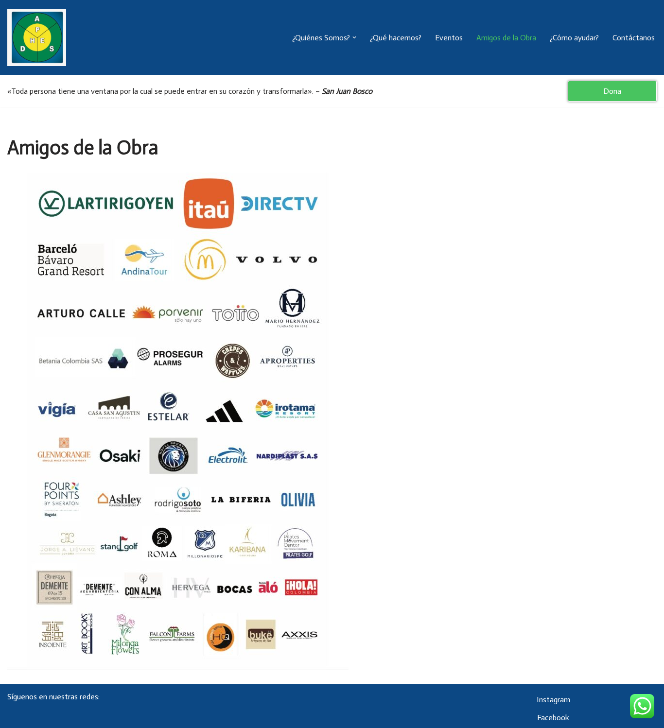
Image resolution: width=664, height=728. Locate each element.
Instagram (553, 699)
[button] (354, 37)
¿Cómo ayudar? (574, 37)
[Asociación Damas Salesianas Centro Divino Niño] (36, 37)
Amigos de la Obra (506, 37)
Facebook (553, 717)
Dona (612, 91)
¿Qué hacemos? (395, 37)
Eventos (449, 37)
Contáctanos (633, 37)
